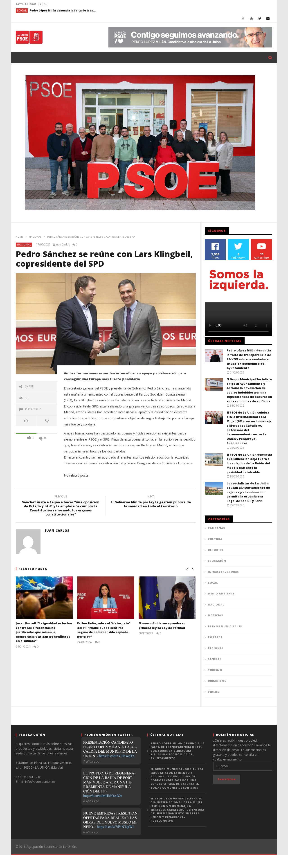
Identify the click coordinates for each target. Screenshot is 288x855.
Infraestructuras (223, 571)
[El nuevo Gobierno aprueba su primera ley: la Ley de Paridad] (167, 597)
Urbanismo (217, 680)
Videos (213, 691)
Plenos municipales (225, 626)
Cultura (215, 539)
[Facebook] (243, 18)
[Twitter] (260, 18)
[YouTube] (251, 18)
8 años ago (91, 801)
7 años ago (91, 761)
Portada (215, 637)
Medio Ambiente (221, 593)
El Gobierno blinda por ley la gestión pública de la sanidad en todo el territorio (151, 502)
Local (22, 10)
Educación (217, 560)
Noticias (215, 615)
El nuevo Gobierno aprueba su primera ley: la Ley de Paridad (162, 625)
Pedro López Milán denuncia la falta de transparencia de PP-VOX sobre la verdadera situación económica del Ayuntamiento (63, 10)
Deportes (216, 549)
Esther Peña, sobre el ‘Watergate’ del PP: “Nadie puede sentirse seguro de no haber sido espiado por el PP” (103, 630)
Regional (216, 648)
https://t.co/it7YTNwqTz (116, 755)
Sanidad (215, 659)
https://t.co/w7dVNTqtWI (115, 826)
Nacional (35, 236)
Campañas (216, 528)
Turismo (215, 670)
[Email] (268, 18)
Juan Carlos (63, 244)
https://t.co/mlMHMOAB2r (102, 795)
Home (19, 236)
